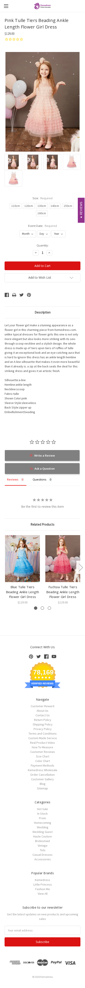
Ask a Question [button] (44, 469)
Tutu (42, 850)
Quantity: (43, 245)
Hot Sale (42, 809)
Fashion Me (42, 889)
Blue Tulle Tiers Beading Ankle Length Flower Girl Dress (22, 592)
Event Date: (42, 226)
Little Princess (42, 884)
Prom (42, 818)
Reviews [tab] (12, 479)
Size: (42, 198)
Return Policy (42, 720)
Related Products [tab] (42, 524)
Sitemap (42, 788)
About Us (42, 711)
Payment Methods (42, 765)
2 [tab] (42, 608)
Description (43, 312)
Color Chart (42, 761)
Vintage (43, 845)
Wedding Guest (42, 832)
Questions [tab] (39, 479)
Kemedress (42, 880)
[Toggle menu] (6, 6)
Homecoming (42, 823)
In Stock (42, 814)
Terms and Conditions (43, 733)
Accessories (42, 859)
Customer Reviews (42, 752)
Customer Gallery (42, 779)
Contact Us (43, 715)
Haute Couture (42, 836)
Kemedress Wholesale (42, 770)
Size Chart (42, 756)
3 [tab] (49, 608)
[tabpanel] (22, 570)
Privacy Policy (43, 729)
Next (80, 567)
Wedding (42, 827)
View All (43, 894)
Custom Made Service (42, 738)
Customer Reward (42, 706)
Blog (43, 784)
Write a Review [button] (44, 455)
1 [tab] (35, 608)
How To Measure (42, 747)
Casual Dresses (42, 855)
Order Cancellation (42, 775)
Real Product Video (42, 743)
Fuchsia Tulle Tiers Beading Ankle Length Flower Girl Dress (63, 592)
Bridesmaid (42, 841)
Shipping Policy (43, 724)
